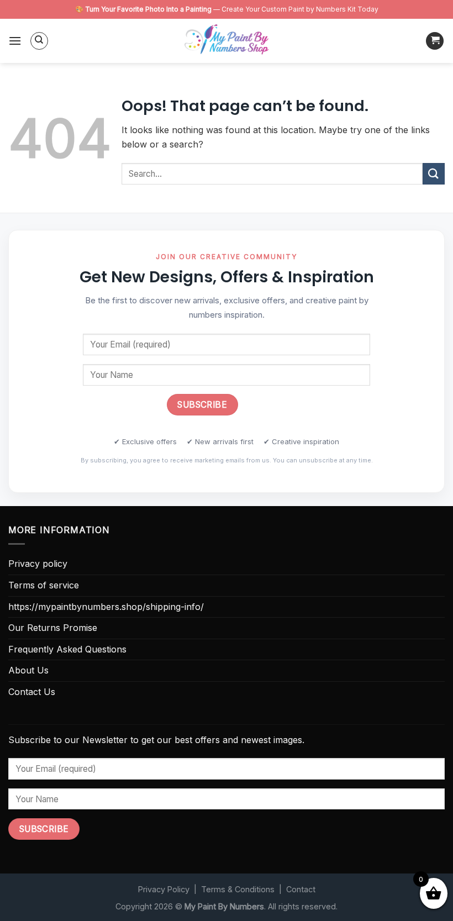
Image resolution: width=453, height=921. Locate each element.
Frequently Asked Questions (67, 649)
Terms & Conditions (238, 889)
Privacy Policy (163, 889)
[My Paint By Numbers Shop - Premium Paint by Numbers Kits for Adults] (226, 41)
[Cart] (435, 41)
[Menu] (15, 40)
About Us (28, 670)
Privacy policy (37, 563)
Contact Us (31, 691)
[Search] (39, 41)
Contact (300, 889)
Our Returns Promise (52, 627)
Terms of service (43, 585)
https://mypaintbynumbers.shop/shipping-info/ (106, 606)
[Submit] (434, 174)
